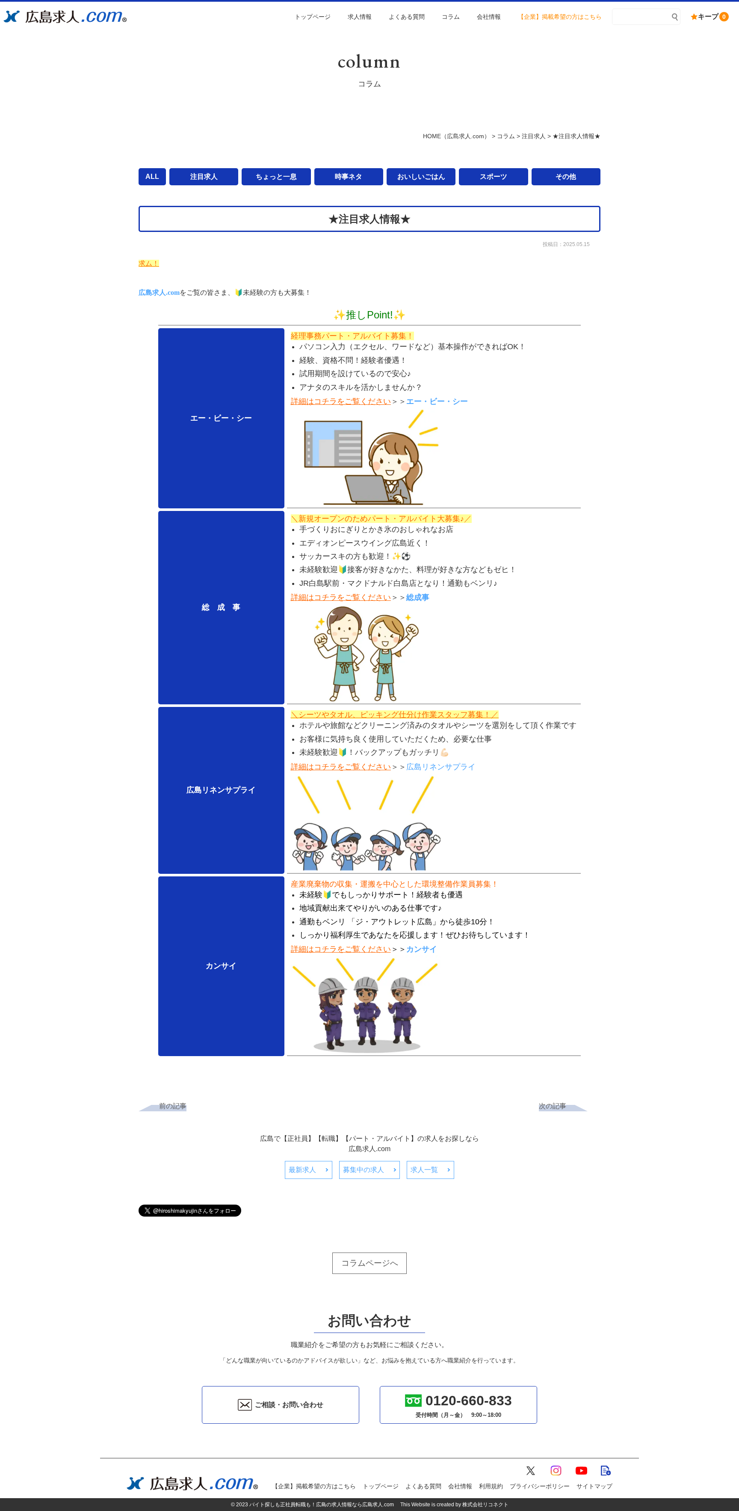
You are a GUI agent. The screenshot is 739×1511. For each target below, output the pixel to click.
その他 (566, 176)
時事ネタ (348, 176)
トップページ (381, 1486)
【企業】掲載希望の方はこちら (314, 1486)
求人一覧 (424, 1169)
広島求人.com (159, 292)
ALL (152, 176)
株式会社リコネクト (485, 1505)
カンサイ (421, 949)
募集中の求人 (363, 1169)
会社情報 (460, 1486)
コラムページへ (369, 1263)
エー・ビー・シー (437, 401)
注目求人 (204, 176)
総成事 (417, 597)
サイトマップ (594, 1486)
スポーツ (493, 176)
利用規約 (491, 1486)
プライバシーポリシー (540, 1486)
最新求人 (302, 1169)
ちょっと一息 (276, 176)
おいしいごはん (421, 176)
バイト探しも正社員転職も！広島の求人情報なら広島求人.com (321, 1505)
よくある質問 (423, 1486)
